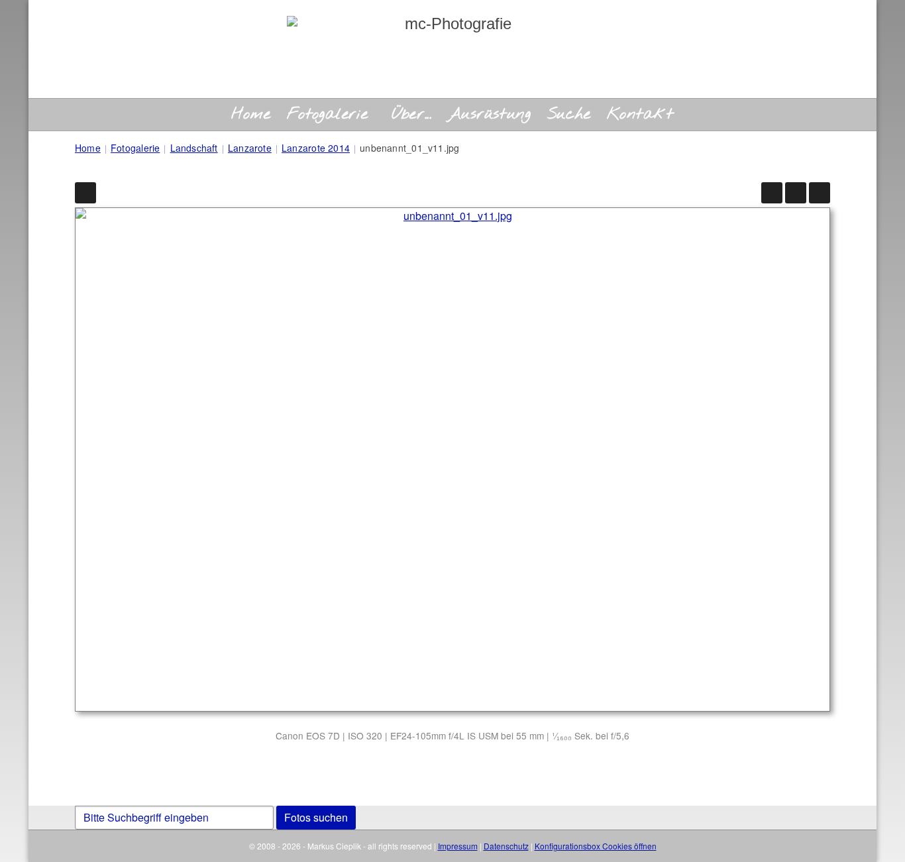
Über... (411, 114)
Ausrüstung (489, 114)
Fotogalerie (327, 114)
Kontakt (640, 114)
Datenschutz (506, 845)
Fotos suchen (316, 817)
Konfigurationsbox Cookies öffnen (596, 845)
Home (250, 114)
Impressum (458, 845)
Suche (569, 114)
